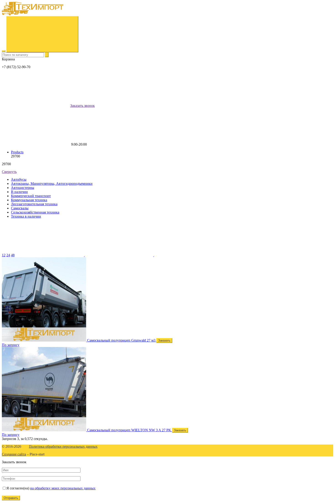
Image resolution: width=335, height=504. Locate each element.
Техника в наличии (26, 216)
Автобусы (18, 179)
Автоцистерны (22, 188)
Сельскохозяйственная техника (35, 212)
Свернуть (9, 172)
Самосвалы (19, 208)
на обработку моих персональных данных (62, 488)
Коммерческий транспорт (31, 196)
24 (8, 255)
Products (17, 152)
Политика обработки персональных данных (63, 446)
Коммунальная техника (29, 200)
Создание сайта (14, 454)
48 (13, 255)
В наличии (19, 192)
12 (3, 255)
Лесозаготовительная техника (34, 204)
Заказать (164, 340)
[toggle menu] (3, 51)
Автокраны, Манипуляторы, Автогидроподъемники (52, 183)
